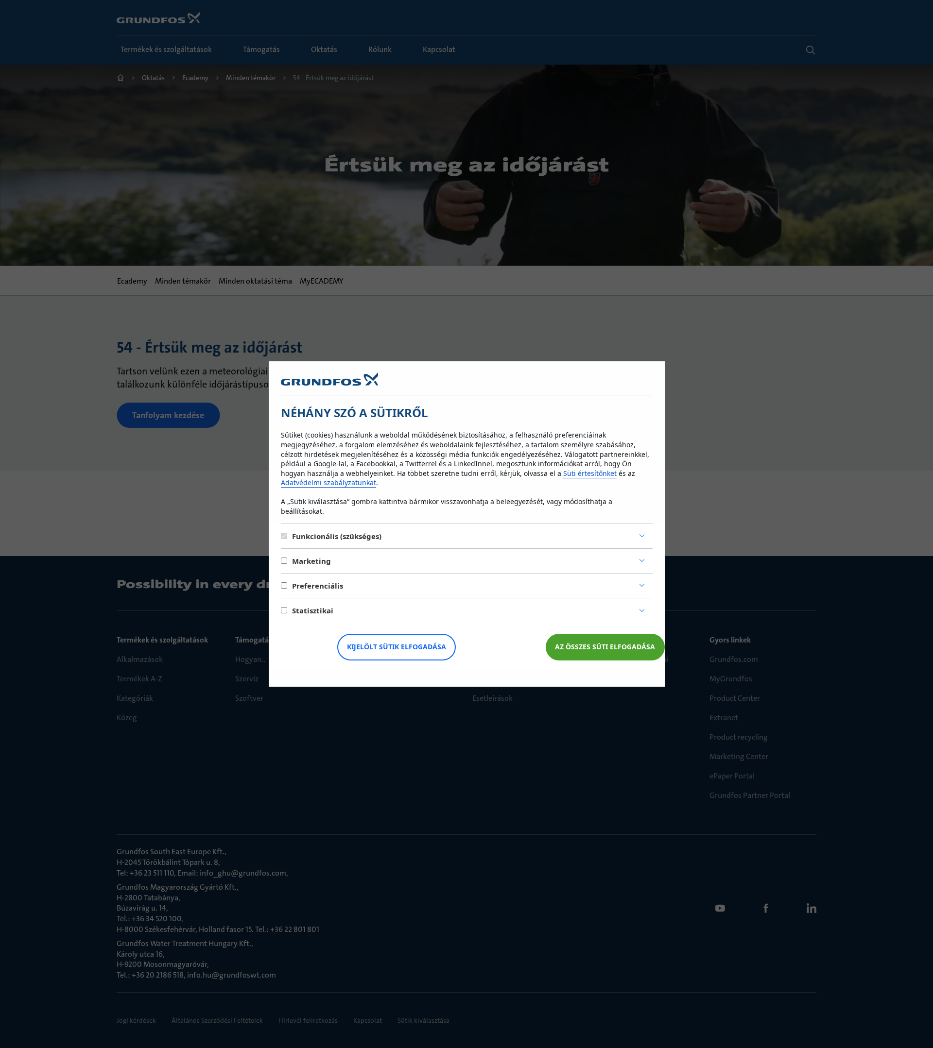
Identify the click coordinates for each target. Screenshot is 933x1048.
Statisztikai (312, 610)
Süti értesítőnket (590, 473)
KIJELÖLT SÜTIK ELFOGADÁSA (396, 646)
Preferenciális (317, 586)
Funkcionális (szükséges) (336, 536)
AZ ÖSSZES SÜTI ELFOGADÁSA (605, 646)
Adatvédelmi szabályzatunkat (328, 482)
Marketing (311, 561)
